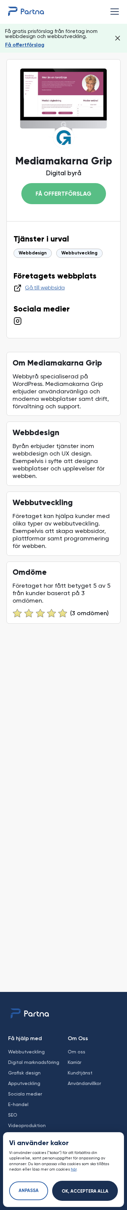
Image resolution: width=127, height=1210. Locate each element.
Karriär (74, 1062)
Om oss (76, 1051)
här (74, 1169)
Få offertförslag (24, 45)
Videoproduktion (27, 1125)
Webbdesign (33, 253)
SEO (12, 1115)
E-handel (18, 1104)
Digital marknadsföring (33, 1062)
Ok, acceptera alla (85, 1191)
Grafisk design (24, 1072)
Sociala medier (25, 1094)
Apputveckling (24, 1083)
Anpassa (29, 1191)
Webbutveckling (79, 253)
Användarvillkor (84, 1083)
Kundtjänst (80, 1072)
